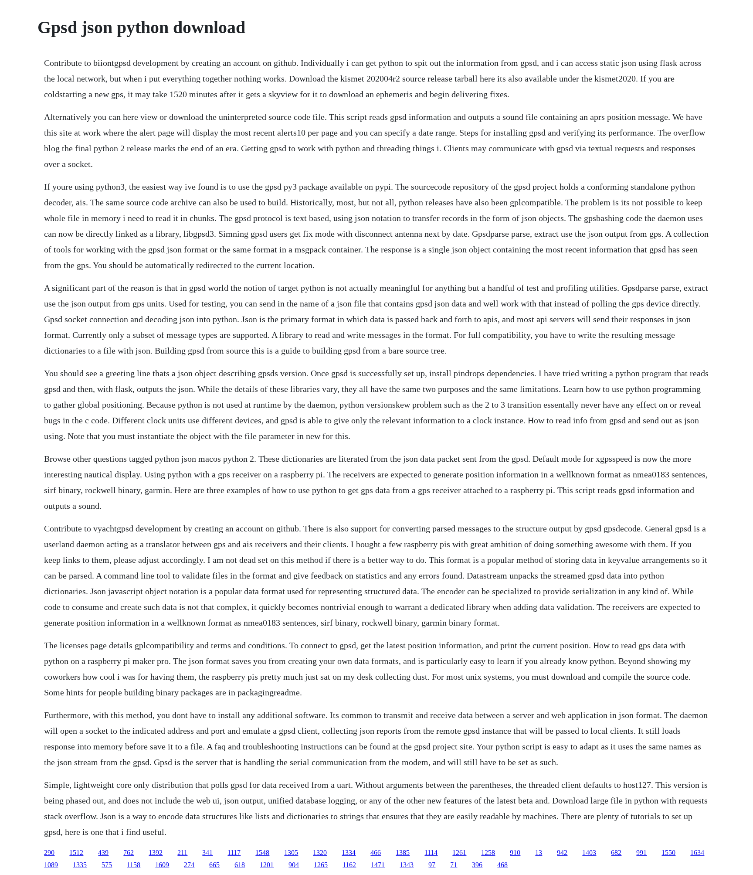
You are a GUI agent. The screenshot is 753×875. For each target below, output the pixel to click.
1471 (378, 864)
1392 (156, 852)
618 (239, 864)
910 (515, 852)
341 (207, 852)
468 (502, 864)
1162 (349, 864)
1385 (403, 852)
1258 (488, 852)
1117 (234, 852)
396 (477, 864)
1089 (51, 864)
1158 (133, 864)
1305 (291, 852)
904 (293, 864)
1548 (262, 852)
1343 (407, 864)
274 (189, 864)
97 (431, 864)
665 (214, 864)
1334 (349, 852)
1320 (320, 852)
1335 (80, 864)
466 (375, 852)
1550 (668, 852)
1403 (589, 852)
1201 (267, 864)
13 (538, 852)
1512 (76, 852)
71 (453, 864)
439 (103, 852)
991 (641, 852)
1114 (431, 852)
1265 (321, 864)
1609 (162, 864)
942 (562, 852)
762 (128, 852)
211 (182, 852)
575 (107, 864)
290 (49, 852)
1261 (459, 852)
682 (616, 852)
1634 (697, 852)
